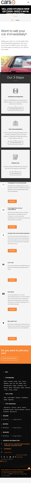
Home (2, 470)
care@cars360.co (17, 420)
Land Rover (20, 386)
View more (12, 201)
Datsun (15, 390)
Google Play (19, 457)
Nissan (10, 388)
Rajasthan (10, 400)
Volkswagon (16, 388)
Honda (15, 381)
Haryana (18, 398)
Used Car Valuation (19, 410)
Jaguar (14, 386)
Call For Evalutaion (15, 142)
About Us (7, 470)
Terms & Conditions (6, 475)
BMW (20, 384)
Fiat (25, 386)
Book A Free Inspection (9, 358)
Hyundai (10, 381)
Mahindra (6, 384)
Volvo (5, 390)
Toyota (24, 381)
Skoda (22, 388)
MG (17, 384)
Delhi (5, 398)
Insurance (19, 470)
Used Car (14, 408)
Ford (11, 384)
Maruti (5, 381)
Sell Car (19, 408)
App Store (4, 461)
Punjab (5, 400)
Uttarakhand (24, 398)
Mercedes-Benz (8, 386)
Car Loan (13, 470)
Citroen (10, 390)
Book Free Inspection (15, 109)
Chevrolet (27, 388)
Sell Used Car (7, 408)
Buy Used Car (13, 412)
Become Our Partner (17, 472)
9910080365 (6, 420)
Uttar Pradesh (11, 398)
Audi (24, 384)
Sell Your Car (15, 173)
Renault (6, 388)
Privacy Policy (24, 473)
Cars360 (10, 474)
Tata (19, 381)
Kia (14, 384)
